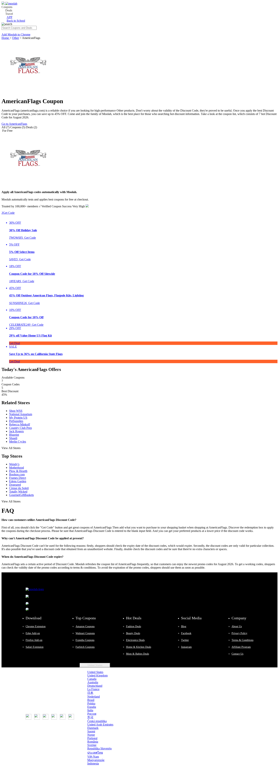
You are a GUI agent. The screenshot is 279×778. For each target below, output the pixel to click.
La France (93, 689)
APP (9, 17)
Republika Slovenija (99, 748)
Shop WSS (15, 410)
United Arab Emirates (100, 724)
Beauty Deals (133, 633)
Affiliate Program (241, 647)
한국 (90, 717)
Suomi (91, 731)
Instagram (186, 647)
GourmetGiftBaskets (21, 495)
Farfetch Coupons (85, 647)
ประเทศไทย (95, 752)
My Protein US (18, 417)
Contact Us (237, 653)
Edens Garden (17, 481)
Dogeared (15, 484)
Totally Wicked (18, 491)
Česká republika (97, 721)
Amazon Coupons (85, 626)
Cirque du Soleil (19, 488)
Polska (91, 703)
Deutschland (94, 685)
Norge (91, 734)
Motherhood (16, 467)
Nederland (93, 696)
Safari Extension (34, 647)
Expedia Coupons (85, 640)
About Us (237, 626)
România (92, 741)
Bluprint (14, 434)
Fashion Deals (133, 626)
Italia (90, 710)
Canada (91, 679)
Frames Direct (17, 477)
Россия (91, 713)
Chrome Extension (36, 626)
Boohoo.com (17, 474)
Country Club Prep (20, 427)
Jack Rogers (16, 431)
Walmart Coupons (85, 633)
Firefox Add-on (34, 640)
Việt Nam (93, 756)
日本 (90, 692)
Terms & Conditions (242, 640)
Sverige (91, 745)
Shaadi (13, 438)
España (91, 706)
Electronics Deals (135, 640)
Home (6, 38)
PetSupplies (16, 421)
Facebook (186, 633)
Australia (92, 682)
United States (94, 665)
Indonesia (93, 763)
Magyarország (95, 760)
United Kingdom (97, 675)
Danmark (93, 728)
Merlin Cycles (17, 441)
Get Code (8, 212)
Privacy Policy (239, 633)
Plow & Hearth (18, 471)
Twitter (185, 640)
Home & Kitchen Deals (138, 647)
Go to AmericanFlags (14, 123)
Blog (183, 626)
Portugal (92, 738)
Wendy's (14, 464)
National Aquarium (20, 414)
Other (15, 38)
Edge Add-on (33, 633)
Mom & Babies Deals (137, 653)
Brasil (90, 700)
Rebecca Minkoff (19, 424)
